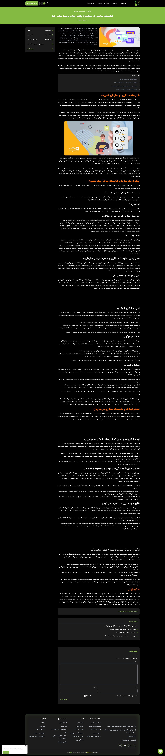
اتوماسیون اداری (96, 723)
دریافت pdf (31, 49)
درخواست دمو (31, 3)
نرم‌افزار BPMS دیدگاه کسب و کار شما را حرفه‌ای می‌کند (120, 626)
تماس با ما (42, 726)
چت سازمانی (79, 726)
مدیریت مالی (97, 733)
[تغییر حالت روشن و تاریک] (43, 3)
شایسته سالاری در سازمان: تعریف (128, 79)
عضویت (6, 752)
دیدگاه (135, 662)
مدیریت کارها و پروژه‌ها (76, 733)
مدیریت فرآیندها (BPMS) (94, 736)
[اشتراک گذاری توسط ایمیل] (36, 39)
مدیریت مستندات (78, 736)
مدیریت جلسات (79, 730)
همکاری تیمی (79, 740)
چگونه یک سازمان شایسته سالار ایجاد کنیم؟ (125, 83)
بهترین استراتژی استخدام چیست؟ (126, 633)
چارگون (89, 11)
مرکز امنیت (64, 726)
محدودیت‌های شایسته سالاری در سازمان (126, 90)
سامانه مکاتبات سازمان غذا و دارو (59, 731)
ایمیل (95, 687)
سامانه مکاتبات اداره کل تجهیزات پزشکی (60, 737)
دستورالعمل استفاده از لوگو (37, 736)
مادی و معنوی (89, 752)
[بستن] (26, 746)
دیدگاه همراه (63, 723)
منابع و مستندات (62, 742)
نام (136, 687)
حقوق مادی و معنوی (39, 733)
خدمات (115, 3)
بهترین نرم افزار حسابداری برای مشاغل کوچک (123, 629)
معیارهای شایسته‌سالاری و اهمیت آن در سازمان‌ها (124, 86)
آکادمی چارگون (90, 3)
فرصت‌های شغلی (40, 730)
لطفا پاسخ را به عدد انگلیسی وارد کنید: (126, 696)
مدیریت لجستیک (96, 730)
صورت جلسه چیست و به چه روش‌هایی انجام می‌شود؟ (120, 636)
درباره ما (43, 723)
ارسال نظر (64, 699)
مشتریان (99, 3)
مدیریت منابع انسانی (123, 611)
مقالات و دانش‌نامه (133, 611)
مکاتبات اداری (79, 723)
